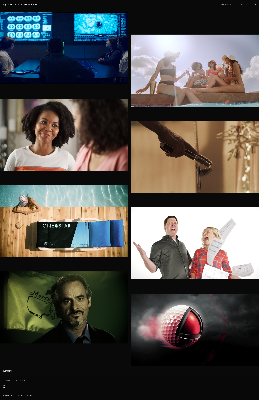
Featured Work (228, 4)
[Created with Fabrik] (1, 389)
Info (254, 4)
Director (7, 370)
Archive (243, 4)
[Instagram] (4, 387)
